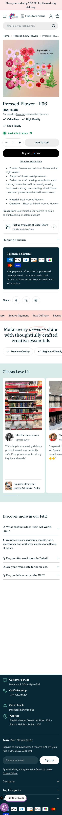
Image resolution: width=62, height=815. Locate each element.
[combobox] (30, 26)
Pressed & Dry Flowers (26, 35)
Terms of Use (43, 769)
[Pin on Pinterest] (36, 300)
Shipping (20, 114)
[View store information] (54, 227)
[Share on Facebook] (16, 300)
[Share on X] (26, 300)
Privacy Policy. (10, 773)
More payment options (31, 161)
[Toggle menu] (5, 16)
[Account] (51, 16)
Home (6, 35)
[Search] (54, 26)
